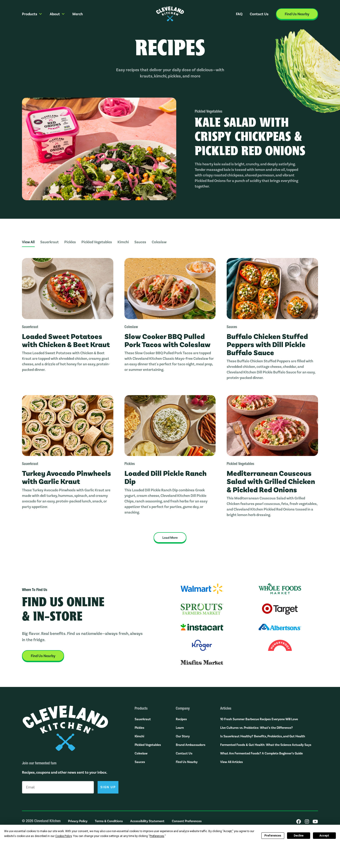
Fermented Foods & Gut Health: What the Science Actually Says (265, 745)
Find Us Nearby (187, 762)
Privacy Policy (77, 821)
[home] (170, 13)
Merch (77, 14)
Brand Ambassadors (190, 745)
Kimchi (139, 736)
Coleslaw (141, 753)
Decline (298, 835)
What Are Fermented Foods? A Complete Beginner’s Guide (261, 753)
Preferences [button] (157, 836)
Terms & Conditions (109, 821)
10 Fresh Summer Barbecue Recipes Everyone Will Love (259, 719)
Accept (324, 835)
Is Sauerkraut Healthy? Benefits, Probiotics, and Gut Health (262, 736)
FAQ (239, 14)
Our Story (183, 736)
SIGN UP (108, 787)
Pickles (139, 727)
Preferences (272, 835)
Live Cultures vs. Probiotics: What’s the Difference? (256, 727)
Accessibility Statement (147, 821)
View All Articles (231, 762)
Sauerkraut (143, 719)
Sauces (140, 762)
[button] (32, 13)
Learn (180, 727)
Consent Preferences (187, 821)
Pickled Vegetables (148, 745)
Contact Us (259, 14)
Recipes (181, 719)
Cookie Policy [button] (63, 836)
